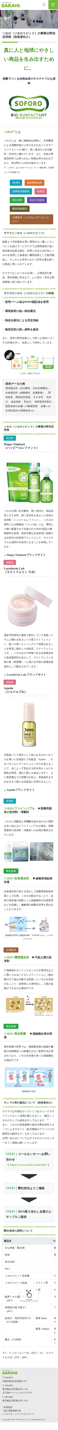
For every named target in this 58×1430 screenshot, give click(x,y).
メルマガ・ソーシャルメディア (19, 1414)
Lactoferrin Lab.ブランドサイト (26, 674)
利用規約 (8, 1407)
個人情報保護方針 (12, 1410)
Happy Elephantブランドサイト (26, 554)
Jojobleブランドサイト (21, 789)
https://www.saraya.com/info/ (28, 1164)
